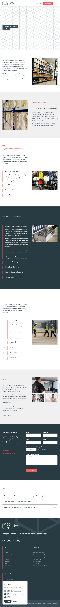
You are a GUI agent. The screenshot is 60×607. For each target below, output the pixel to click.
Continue (8, 601)
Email (28, 439)
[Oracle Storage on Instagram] (13, 540)
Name (28, 432)
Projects (7, 559)
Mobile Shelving (36, 563)
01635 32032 (38, 3)
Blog (6, 563)
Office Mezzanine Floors (39, 552)
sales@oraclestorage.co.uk (9, 453)
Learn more (18, 587)
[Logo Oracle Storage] (8, 3)
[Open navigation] (57, 3)
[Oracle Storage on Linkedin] (9, 540)
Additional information (32, 454)
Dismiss (15, 601)
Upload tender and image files (34, 447)
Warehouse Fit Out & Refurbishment (14, 557)
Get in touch (48, 3)
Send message (31, 470)
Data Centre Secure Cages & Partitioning (43, 557)
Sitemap (7, 568)
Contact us (8, 565)
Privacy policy (37, 603)
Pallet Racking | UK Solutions (40, 565)
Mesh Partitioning (37, 559)
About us (7, 561)
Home (6, 552)
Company (46, 432)
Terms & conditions (47, 603)
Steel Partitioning (37, 561)
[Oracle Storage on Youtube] (18, 540)
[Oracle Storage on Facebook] (4, 540)
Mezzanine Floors (9, 554)
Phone (45, 439)
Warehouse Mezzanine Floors (40, 554)
